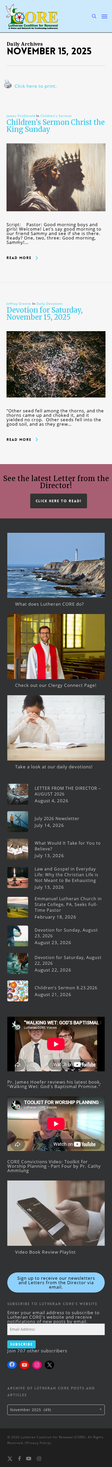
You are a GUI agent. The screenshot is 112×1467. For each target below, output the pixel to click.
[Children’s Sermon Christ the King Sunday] (56, 220)
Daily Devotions (49, 303)
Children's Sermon (56, 116)
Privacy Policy (37, 1443)
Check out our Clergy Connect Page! (56, 685)
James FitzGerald (21, 116)
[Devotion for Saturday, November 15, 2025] (56, 406)
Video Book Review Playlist (45, 1252)
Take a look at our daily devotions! (54, 767)
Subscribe (21, 1344)
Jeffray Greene (19, 303)
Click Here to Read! (59, 501)
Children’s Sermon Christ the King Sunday (56, 126)
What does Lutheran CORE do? (49, 604)
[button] (104, 16)
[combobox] (56, 1410)
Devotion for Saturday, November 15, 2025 (45, 314)
